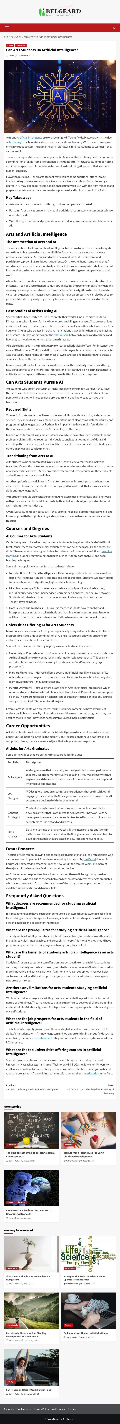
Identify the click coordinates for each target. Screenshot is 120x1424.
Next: (90, 1089)
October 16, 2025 (87, 1337)
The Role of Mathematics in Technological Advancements (30, 1155)
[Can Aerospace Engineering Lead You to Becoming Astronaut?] (31, 1188)
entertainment (43, 1038)
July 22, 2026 (29, 1283)
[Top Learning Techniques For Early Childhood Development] (88, 1130)
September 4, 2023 (24, 1218)
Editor (11, 55)
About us (9, 1408)
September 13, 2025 (31, 1394)
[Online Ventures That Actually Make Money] (88, 1311)
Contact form (24, 1408)
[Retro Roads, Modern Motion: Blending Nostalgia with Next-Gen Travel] (31, 1311)
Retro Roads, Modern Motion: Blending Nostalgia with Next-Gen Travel (26, 1335)
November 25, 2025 (88, 1283)
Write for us (58, 1408)
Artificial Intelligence (29, 137)
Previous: (32, 1087)
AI (10, 146)
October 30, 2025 (30, 1340)
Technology (70, 1268)
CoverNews (53, 1418)
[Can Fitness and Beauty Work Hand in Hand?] (31, 1367)
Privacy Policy (41, 1408)
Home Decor (13, 1268)
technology (15, 142)
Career (10, 45)
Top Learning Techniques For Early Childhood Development (84, 1155)
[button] (7, 27)
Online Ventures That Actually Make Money (86, 1333)
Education (21, 45)
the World (90, 859)
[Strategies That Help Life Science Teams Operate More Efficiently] (88, 1254)
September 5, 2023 (25, 55)
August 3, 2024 (29, 1161)
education (93, 1073)
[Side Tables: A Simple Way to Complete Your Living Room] (31, 1254)
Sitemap (72, 1408)
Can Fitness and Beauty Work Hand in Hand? (29, 1390)
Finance (68, 1325)
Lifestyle (11, 1381)
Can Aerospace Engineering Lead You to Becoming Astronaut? (29, 1212)
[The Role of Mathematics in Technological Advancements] (31, 1130)
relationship (61, 335)
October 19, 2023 (87, 1161)
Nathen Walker (14, 1161)
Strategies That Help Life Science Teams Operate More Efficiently (84, 1278)
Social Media (13, 1325)
